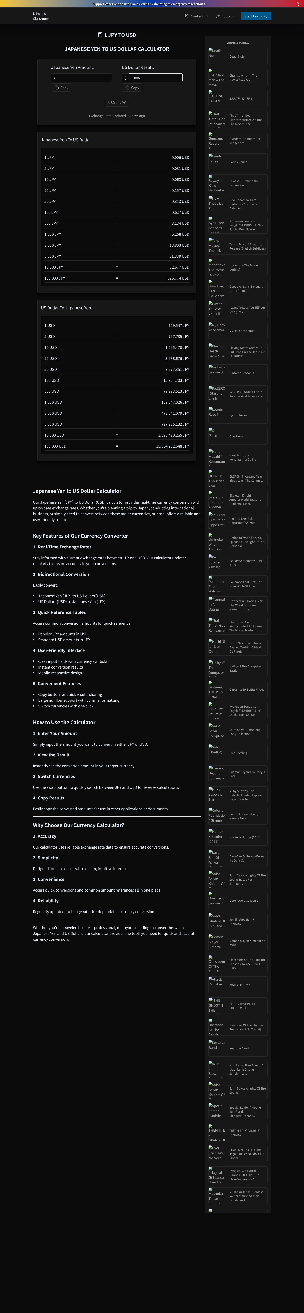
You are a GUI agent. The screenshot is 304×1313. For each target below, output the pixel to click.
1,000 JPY (52, 234)
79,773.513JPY (176, 391)
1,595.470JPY (177, 347)
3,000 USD (53, 413)
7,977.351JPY (177, 369)
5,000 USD (53, 424)
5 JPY (49, 168)
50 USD (50, 369)
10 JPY (50, 179)
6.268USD (180, 234)
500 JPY (51, 223)
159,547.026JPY (175, 402)
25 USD (50, 358)
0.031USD (180, 168)
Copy (64, 87)
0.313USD (180, 201)
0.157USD (180, 190)
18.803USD (179, 245)
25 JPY (50, 190)
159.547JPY (179, 325)
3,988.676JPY (177, 358)
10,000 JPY (53, 267)
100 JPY (51, 212)
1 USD (49, 325)
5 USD (49, 336)
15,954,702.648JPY (172, 446)
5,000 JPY (52, 256)
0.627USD (180, 212)
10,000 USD (54, 435)
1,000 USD (53, 402)
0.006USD (180, 157)
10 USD (50, 347)
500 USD (51, 391)
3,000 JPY (52, 245)
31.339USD (179, 256)
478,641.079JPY (175, 413)
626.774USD (178, 278)
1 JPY (49, 157)
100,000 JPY (54, 278)
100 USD (51, 380)
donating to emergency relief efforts (179, 4)
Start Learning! (256, 15)
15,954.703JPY (176, 380)
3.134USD (180, 223)
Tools (226, 15)
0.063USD (180, 179)
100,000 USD (55, 446)
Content (197, 15)
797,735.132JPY (175, 424)
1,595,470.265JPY (173, 435)
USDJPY (117, 102)
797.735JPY (179, 336)
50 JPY (50, 201)
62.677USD (179, 267)
